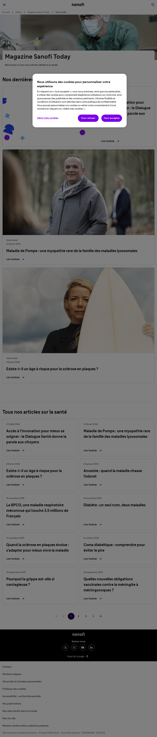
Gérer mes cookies (47, 118)
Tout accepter (112, 118)
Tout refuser (88, 118)
